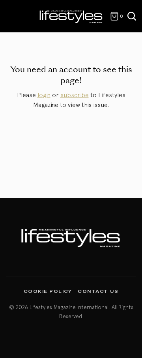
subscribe (74, 94)
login (43, 94)
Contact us (98, 291)
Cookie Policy (48, 291)
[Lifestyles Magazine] (71, 16)
